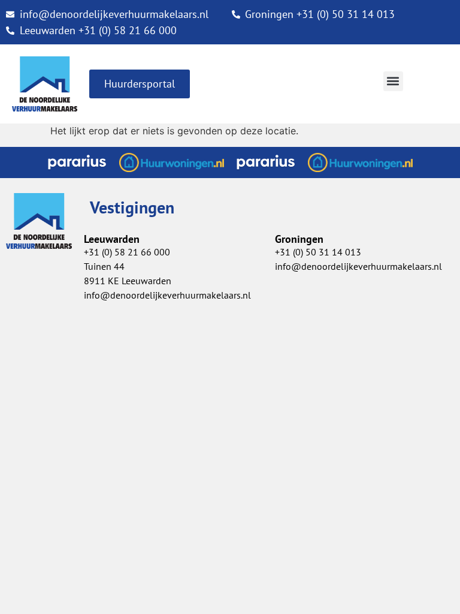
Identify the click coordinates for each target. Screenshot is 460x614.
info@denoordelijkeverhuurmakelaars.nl (167, 295)
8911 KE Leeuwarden (127, 281)
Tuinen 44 (104, 266)
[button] (393, 81)
